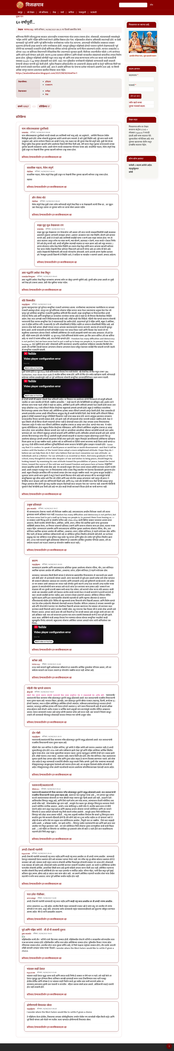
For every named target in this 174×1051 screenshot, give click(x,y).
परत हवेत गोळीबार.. (36, 894)
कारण (35, 561)
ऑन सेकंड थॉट (39, 197)
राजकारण (48, 85)
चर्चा (62, 12)
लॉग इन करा (43, 157)
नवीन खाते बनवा (135, 102)
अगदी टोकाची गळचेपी (32, 850)
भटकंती (93, 12)
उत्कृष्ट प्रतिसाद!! (34, 505)
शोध (151, 5)
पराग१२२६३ (28, 29)
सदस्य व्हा (57, 157)
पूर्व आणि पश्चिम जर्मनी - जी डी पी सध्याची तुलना (43, 930)
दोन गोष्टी (36, 733)
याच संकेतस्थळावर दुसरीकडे (35, 129)
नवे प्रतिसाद (43, 12)
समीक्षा (47, 91)
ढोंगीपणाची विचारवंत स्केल (39, 1005)
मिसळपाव (34, 5)
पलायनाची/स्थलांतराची (42, 785)
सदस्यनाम (133, 75)
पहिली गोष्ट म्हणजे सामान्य (39, 688)
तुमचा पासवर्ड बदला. (137, 106)
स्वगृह (20, 12)
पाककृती (82, 12)
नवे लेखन (30, 12)
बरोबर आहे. (37, 660)
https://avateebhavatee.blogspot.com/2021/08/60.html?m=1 (46, 73)
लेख (54, 12)
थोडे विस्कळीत (28, 300)
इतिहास (48, 81)
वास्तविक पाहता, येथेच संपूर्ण (40, 168)
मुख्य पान (19, 16)
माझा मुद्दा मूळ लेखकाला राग (50, 225)
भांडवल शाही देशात (36, 969)
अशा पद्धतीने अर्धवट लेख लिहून (36, 273)
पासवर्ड (132, 85)
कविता (71, 12)
